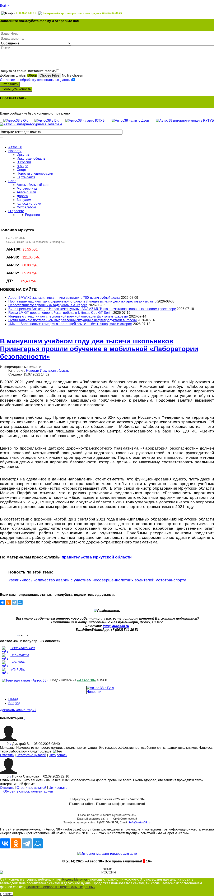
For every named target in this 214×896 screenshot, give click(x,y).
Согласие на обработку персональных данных (36, 80)
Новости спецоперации (35, 173)
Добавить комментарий (18, 710)
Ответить (7, 755)
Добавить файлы (13, 75)
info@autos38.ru (116, 626)
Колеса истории (29, 203)
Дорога (22, 196)
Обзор (32, 75)
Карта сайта (26, 177)
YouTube (18, 662)
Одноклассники (22, 648)
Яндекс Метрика (74, 879)
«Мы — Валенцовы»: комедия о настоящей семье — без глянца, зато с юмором (70, 324)
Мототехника (27, 188)
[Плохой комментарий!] (4, 744)
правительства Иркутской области (97, 557)
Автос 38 (15, 147)
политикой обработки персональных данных (60, 887)
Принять (6, 894)
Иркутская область (31, 158)
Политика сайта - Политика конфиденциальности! (107, 803)
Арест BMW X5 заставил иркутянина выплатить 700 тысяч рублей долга (64, 297)
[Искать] (1, 137)
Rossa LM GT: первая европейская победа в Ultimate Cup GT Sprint (60, 312)
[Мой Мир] (20, 602)
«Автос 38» (86, 680)
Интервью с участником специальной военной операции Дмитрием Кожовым (68, 316)
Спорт (21, 169)
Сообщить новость (16, 89)
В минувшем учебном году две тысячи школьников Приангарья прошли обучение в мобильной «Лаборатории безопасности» (99, 348)
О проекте (16, 211)
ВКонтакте (19, 655)
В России (24, 162)
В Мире (22, 166)
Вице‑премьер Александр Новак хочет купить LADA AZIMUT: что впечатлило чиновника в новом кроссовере (92, 309)
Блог (12, 181)
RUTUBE (18, 669)
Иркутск (23, 154)
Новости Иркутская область (47, 370)
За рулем (24, 200)
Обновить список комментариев (28, 791)
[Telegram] (14, 602)
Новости (15, 151)
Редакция (32, 215)
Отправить (10, 84)
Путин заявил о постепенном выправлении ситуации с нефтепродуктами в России (72, 320)
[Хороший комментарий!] (1, 744)
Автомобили (26, 192)
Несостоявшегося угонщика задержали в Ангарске (47, 305)
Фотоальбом (26, 207)
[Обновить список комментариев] (24, 718)
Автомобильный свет (33, 185)
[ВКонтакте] (2, 602)
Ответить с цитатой (31, 755)
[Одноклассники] (8, 602)
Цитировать (58, 755)
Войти (4, 5)
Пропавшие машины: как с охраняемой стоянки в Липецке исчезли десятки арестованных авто (82, 301)
